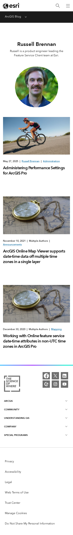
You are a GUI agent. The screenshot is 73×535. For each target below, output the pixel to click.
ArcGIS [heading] (8, 400)
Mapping (56, 329)
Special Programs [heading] (16, 434)
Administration (51, 161)
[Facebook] (46, 375)
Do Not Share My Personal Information (30, 523)
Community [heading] (11, 409)
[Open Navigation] (68, 5)
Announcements (12, 244)
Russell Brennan (31, 161)
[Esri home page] (11, 6)
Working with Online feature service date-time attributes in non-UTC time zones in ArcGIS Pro (34, 341)
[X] (55, 375)
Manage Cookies (16, 513)
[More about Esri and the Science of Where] (12, 384)
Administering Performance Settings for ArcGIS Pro (34, 170)
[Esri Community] (46, 384)
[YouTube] (64, 384)
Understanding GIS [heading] (16, 417)
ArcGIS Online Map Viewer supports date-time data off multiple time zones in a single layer (34, 256)
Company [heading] (10, 426)
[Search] (58, 5)
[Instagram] (55, 384)
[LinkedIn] (64, 375)
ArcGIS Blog (13, 16)
